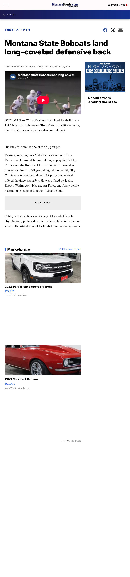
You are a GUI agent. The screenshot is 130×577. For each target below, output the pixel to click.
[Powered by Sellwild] (76, 441)
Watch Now (117, 5)
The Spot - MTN (17, 29)
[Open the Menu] (6, 5)
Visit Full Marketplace (70, 249)
